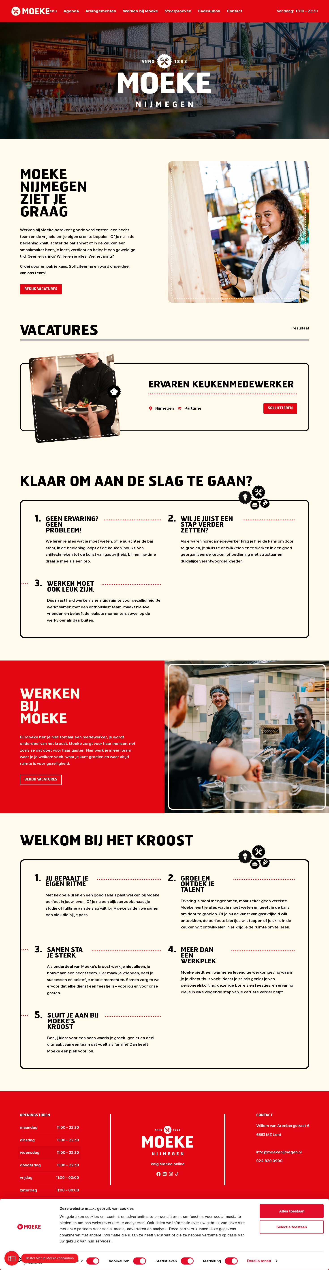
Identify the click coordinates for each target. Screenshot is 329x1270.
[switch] (139, 1261)
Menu (51, 11)
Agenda (71, 11)
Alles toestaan (291, 1211)
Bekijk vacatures (40, 289)
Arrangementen (100, 11)
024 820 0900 (269, 1161)
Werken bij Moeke (140, 11)
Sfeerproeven (178, 11)
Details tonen (259, 1261)
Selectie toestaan (291, 1227)
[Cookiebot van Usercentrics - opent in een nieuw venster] (29, 1261)
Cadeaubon (209, 11)
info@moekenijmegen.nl (279, 1152)
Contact (234, 11)
